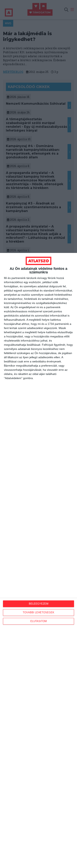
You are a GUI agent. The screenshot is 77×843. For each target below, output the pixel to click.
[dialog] (38, 548)
